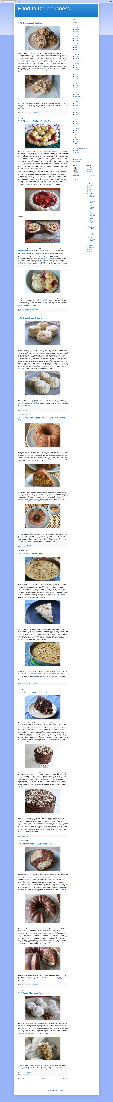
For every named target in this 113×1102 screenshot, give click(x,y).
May (90, 191)
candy (76, 49)
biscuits (23, 410)
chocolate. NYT (78, 62)
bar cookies (77, 33)
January (91, 247)
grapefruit (77, 94)
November (91, 177)
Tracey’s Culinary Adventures (45, 258)
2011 (88, 171)
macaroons (77, 103)
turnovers (77, 155)
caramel (76, 51)
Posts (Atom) (27, 1081)
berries (23, 310)
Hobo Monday (78, 96)
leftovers (77, 100)
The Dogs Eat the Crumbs (36, 673)
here (47, 107)
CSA (76, 71)
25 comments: (35, 683)
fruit (75, 89)
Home (43, 1078)
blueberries (77, 40)
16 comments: (35, 984)
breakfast (77, 44)
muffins (76, 109)
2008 (88, 252)
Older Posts (65, 1078)
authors (76, 25)
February (91, 245)
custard (76, 74)
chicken (76, 56)
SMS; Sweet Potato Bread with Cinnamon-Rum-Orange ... (91, 215)
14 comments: (35, 409)
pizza (76, 119)
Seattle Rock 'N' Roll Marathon (42, 300)
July (90, 187)
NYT (76, 110)
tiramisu (76, 150)
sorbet (76, 141)
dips (76, 80)
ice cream (77, 98)
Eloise (76, 87)
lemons (76, 101)
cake (23, 685)
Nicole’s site (44, 829)
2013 (88, 167)
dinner (76, 76)
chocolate (26, 836)
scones (76, 134)
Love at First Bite (32, 402)
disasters (77, 81)
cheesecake (77, 54)
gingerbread (78, 90)
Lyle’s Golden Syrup (44, 68)
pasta (76, 112)
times (45, 739)
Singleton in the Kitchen (61, 887)
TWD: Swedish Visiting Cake (30, 554)
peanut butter (78, 116)
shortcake (77, 136)
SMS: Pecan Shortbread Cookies (32, 993)
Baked (76, 27)
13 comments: (35, 1072)
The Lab (24, 1067)
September (91, 182)
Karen (19, 252)
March (90, 243)
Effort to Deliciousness (44, 9)
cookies (23, 113)
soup (76, 143)
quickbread (24, 546)
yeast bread (77, 161)
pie (25, 310)
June (90, 189)
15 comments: (35, 112)
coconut (76, 65)
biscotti (76, 36)
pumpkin (77, 125)
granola (76, 92)
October (91, 180)
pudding (77, 123)
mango (76, 105)
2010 (88, 174)
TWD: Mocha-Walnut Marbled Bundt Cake (35, 844)
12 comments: (35, 545)
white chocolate (78, 159)
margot (77, 175)
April (90, 193)
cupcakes (77, 72)
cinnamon (77, 63)
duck (76, 83)
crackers (77, 69)
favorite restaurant (25, 160)
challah (76, 53)
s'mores (76, 132)
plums (76, 121)
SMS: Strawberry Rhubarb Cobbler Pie (34, 121)
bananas (77, 31)
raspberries (77, 128)
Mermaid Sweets (22, 538)
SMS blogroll (34, 266)
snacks (76, 139)
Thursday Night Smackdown (81, 148)
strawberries (78, 145)
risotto (76, 130)
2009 (88, 250)
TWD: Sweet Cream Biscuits (30, 318)
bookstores (77, 42)
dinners (76, 78)
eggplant (77, 85)
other (42, 739)
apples (76, 24)
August (90, 185)
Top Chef (77, 152)
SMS (28, 310)
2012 (88, 169)
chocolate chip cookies (80, 60)
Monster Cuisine (78, 107)
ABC (76, 22)
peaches (77, 114)
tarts (76, 146)
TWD (27, 113)
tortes (76, 154)
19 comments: (35, 309)
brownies (77, 45)
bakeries (77, 29)
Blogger (63, 1090)
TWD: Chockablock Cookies (30, 23)
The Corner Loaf (50, 676)
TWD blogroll (38, 678)
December (91, 175)
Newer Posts (21, 1078)
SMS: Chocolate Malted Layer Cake (33, 692)
